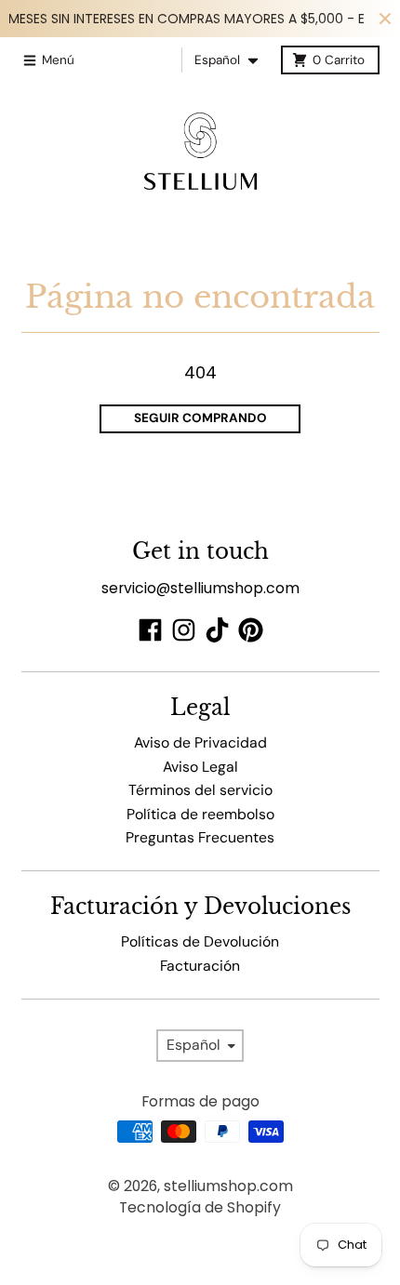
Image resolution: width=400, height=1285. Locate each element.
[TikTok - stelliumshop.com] (217, 629)
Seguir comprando (200, 418)
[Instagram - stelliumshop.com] (183, 629)
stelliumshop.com (228, 1186)
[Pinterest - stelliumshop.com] (250, 629)
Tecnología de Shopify (200, 1207)
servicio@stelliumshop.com (200, 588)
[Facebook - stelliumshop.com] (150, 629)
